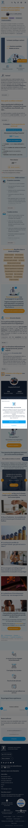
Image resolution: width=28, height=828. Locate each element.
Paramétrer (14, 425)
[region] (14, 414)
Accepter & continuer (14, 421)
